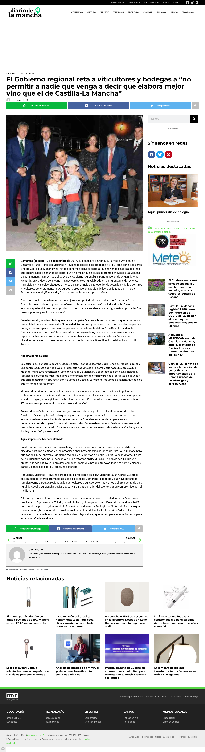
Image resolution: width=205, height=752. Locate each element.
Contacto (177, 2)
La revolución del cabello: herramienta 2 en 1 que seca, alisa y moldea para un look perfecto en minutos (75, 621)
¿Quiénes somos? (117, 2)
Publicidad (155, 2)
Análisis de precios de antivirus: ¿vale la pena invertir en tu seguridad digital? (77, 671)
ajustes (110, 748)
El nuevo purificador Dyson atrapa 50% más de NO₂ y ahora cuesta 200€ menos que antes (27, 620)
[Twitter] (192, 2)
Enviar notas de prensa (137, 2)
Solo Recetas (91, 718)
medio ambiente (41, 569)
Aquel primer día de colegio (168, 212)
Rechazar (151, 747)
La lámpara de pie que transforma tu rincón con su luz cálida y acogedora (175, 671)
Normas (166, 2)
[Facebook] (187, 2)
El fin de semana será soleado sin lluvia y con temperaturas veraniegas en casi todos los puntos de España (182, 289)
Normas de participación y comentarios (159, 737)
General (12, 73)
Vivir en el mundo (93, 721)
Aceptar (131, 747)
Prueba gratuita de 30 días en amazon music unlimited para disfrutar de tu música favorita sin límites (125, 672)
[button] (195, 12)
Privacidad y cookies (188, 737)
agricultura (13, 569)
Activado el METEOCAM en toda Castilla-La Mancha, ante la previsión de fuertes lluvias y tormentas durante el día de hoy (182, 344)
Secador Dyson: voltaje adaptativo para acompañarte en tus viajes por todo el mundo (28, 671)
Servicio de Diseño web (157, 696)
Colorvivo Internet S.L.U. (37, 735)
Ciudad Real (169, 718)
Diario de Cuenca (171, 721)
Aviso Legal (134, 737)
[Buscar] (194, 119)
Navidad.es (129, 721)
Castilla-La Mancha (26, 569)
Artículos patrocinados (131, 696)
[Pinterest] (197, 2)
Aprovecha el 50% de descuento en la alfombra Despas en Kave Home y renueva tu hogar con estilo (126, 621)
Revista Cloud (52, 721)
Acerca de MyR (191, 696)
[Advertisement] (102, 44)
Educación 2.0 (131, 718)
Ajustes (171, 747)
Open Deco (11, 721)
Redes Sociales (52, 718)
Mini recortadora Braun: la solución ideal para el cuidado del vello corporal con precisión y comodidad (176, 621)
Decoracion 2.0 (13, 718)
